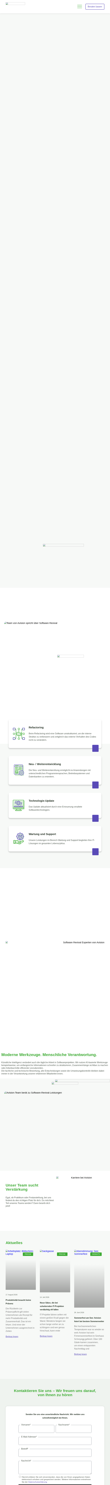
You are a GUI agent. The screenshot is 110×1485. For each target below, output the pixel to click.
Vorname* (26, 1425)
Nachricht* (26, 1461)
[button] (80, 7)
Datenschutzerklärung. (37, 1482)
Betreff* (24, 1449)
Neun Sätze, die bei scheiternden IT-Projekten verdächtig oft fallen (52, 1306)
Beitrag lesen (12, 1336)
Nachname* (64, 1425)
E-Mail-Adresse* (29, 1437)
